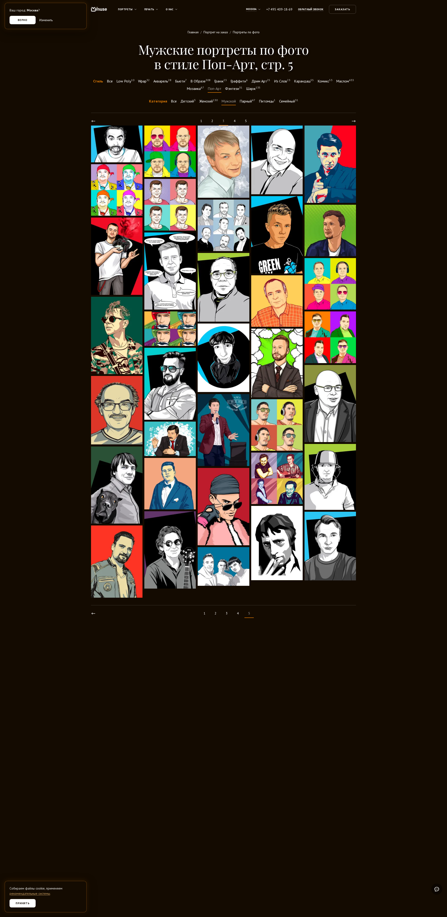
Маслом (345, 80)
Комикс (325, 80)
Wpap (144, 80)
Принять (23, 903)
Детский (188, 100)
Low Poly (125, 80)
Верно (23, 20)
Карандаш (304, 80)
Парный (247, 100)
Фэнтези (233, 88)
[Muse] (99, 9)
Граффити (239, 80)
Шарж (253, 88)
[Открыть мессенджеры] (436, 889)
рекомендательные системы (30, 893)
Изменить (46, 20)
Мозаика (195, 88)
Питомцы (267, 100)
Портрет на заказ (215, 32)
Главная (193, 32)
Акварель (162, 80)
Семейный (288, 100)
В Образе (200, 80)
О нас (169, 9)
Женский (208, 100)
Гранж (220, 80)
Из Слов (282, 80)
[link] (93, 121)
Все (110, 81)
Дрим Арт (260, 80)
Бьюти (181, 80)
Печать (149, 9)
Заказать (342, 9)
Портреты (125, 9)
